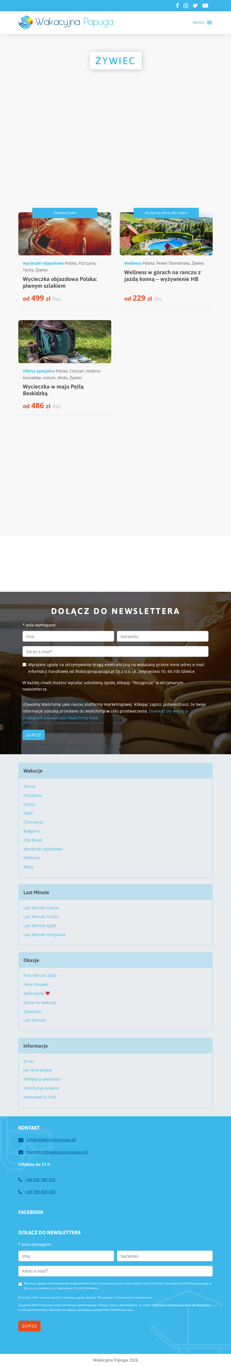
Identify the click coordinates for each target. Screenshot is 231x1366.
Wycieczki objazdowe (43, 849)
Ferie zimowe (35, 984)
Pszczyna (87, 263)
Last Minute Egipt (39, 925)
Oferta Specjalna (39, 371)
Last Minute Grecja (41, 907)
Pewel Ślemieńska (173, 263)
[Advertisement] (115, 153)
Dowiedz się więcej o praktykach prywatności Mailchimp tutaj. (91, 1310)
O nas (28, 1061)
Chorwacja (33, 822)
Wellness (132, 263)
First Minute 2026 (39, 975)
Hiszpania (32, 795)
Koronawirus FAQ (39, 1097)
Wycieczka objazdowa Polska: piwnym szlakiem (60, 282)
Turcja (29, 786)
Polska (71, 263)
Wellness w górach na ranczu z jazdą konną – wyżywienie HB (162, 275)
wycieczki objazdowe (43, 263)
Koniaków (32, 377)
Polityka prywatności (42, 1079)
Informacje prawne (41, 1088)
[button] (199, 22)
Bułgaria (31, 831)
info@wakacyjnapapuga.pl (51, 1139)
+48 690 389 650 (40, 1179)
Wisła (62, 377)
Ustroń (49, 377)
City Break (32, 840)
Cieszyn (77, 371)
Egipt (28, 813)
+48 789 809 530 (40, 1191)
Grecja (29, 804)
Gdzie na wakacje (39, 1002)
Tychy (28, 270)
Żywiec (41, 270)
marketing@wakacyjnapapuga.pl (57, 1152)
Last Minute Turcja (41, 916)
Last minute (34, 1020)
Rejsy (28, 866)
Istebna (93, 371)
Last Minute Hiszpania (44, 934)
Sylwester (32, 1011)
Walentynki (34, 993)
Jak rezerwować (37, 1070)
